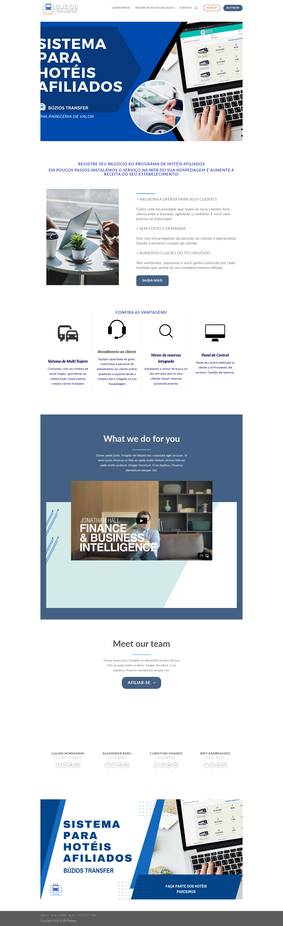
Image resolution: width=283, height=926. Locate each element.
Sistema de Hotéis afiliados (154, 8)
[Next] (114, 237)
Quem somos (121, 8)
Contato (185, 8)
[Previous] (51, 237)
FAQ (93, 915)
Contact (83, 915)
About (44, 915)
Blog (72, 915)
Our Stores (59, 915)
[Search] (196, 8)
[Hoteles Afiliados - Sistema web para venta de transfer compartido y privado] (59, 7)
